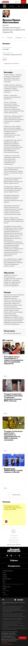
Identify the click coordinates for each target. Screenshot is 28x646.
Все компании (14, 535)
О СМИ (4, 572)
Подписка (5, 576)
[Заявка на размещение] (23, 6)
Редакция (5, 574)
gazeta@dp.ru (6, 594)
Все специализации (14, 540)
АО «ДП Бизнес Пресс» (8, 570)
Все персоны (14, 537)
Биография (18, 37)
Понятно (22, 638)
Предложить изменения (11, 63)
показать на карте (7, 586)
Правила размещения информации (14, 544)
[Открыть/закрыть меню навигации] (16, 2)
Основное (9, 37)
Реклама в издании (7, 578)
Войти (23, 1)
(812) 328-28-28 (6, 590)
